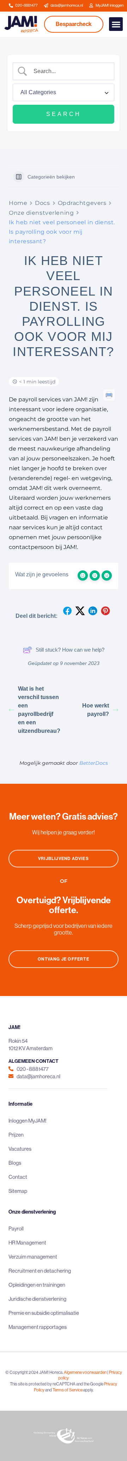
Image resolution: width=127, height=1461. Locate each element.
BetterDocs (93, 763)
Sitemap (17, 1191)
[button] (116, 24)
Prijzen (16, 1135)
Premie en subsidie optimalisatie (43, 1313)
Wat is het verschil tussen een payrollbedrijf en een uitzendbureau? (39, 710)
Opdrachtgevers (82, 203)
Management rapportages (37, 1327)
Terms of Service (68, 1390)
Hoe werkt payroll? (95, 710)
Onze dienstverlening (41, 212)
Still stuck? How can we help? (70, 650)
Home (18, 203)
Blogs (14, 1163)
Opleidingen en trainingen (36, 1285)
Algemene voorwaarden (85, 1372)
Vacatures (19, 1149)
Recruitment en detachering (39, 1271)
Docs (42, 203)
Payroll (16, 1228)
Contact (17, 1177)
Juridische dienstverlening (37, 1299)
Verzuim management (32, 1257)
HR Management (27, 1243)
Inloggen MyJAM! (27, 1121)
